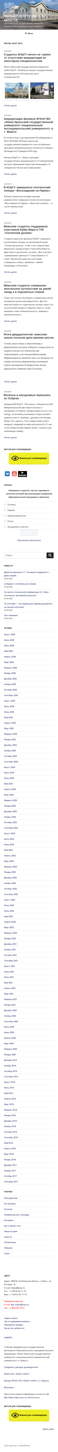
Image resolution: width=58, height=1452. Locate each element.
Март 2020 (9, 1043)
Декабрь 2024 (10, 745)
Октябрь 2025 (10, 689)
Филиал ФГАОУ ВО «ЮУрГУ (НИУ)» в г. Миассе (26, 1380)
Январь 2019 (10, 1115)
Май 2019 (8, 1093)
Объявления (10, 1242)
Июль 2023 (9, 838)
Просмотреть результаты (29, 540)
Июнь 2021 (9, 977)
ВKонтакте (9, 1387)
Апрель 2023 (10, 855)
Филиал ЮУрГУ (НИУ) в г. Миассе (25, 18)
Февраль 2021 (10, 999)
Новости (8, 1236)
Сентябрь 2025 (11, 695)
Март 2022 (9, 927)
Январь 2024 (10, 805)
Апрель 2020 (10, 1037)
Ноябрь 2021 (10, 949)
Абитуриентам (10, 1198)
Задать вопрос (11, 1318)
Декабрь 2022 (10, 877)
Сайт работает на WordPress (17, 1445)
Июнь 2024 (9, 778)
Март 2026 (9, 662)
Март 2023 (9, 861)
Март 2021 (9, 993)
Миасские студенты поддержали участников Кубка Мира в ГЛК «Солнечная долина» (26, 229)
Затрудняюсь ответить (18, 526)
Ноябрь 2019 (10, 1065)
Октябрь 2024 (10, 756)
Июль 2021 (9, 971)
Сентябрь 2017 (11, 1181)
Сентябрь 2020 (11, 1021)
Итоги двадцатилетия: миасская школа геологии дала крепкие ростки (29, 335)
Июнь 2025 (9, 711)
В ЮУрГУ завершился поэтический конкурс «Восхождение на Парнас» (27, 188)
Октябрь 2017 (10, 1176)
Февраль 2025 (10, 733)
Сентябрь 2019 (11, 1076)
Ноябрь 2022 (10, 883)
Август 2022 (9, 899)
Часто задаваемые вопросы (17, 1321)
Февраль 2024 (10, 800)
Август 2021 (9, 966)
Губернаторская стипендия (16, 1214)
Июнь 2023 (9, 844)
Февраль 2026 (10, 667)
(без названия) (11, 615)
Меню (30, 33)
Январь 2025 (10, 739)
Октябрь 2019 (10, 1071)
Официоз (8, 1247)
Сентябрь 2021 (11, 960)
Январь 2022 (10, 938)
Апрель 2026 (10, 656)
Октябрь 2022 (10, 888)
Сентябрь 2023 (11, 827)
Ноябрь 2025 (10, 684)
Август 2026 (9, 634)
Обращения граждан (13, 1324)
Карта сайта (48, 1429)
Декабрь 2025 (10, 678)
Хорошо (11, 510)
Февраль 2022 (10, 932)
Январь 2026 (10, 673)
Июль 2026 (9, 639)
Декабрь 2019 (10, 1060)
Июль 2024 (9, 772)
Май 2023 (8, 850)
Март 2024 (9, 794)
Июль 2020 (9, 1026)
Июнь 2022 (9, 910)
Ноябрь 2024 (10, 750)
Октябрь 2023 (10, 822)
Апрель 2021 (10, 988)
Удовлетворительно (16, 515)
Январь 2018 (10, 1159)
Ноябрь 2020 (10, 1015)
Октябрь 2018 (10, 1131)
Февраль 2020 (10, 1048)
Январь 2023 (10, 872)
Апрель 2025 (10, 722)
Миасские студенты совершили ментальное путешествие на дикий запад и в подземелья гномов (27, 288)
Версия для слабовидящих (33, 458)
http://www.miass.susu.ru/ (15, 1397)
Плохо (10, 521)
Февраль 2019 (10, 1109)
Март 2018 (9, 1153)
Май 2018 (8, 1142)
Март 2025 (9, 728)
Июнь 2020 (9, 1032)
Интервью (8, 1220)
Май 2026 (8, 651)
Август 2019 (9, 1082)
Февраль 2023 (10, 866)
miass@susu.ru (18, 1287)
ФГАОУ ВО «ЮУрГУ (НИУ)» (17, 1373)
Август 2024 (9, 767)
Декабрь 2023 (10, 811)
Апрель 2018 (10, 1148)
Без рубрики (10, 1203)
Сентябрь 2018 (11, 1137)
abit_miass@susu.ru (20, 1304)
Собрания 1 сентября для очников (20, 583)
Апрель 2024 (10, 789)
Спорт (7, 1253)
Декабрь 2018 (10, 1120)
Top (55, 1449)
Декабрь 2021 (10, 943)
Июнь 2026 (9, 645)
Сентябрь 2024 (11, 761)
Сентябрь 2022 (11, 894)
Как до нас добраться (14, 1328)
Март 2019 (9, 1104)
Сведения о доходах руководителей (21, 1367)
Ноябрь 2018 (10, 1126)
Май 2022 (8, 916)
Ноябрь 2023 (10, 816)
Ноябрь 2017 (10, 1170)
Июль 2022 (9, 905)
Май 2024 (8, 783)
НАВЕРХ (8, 1337)
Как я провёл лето (12, 1225)
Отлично (11, 504)
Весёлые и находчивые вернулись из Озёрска (27, 396)
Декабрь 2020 (10, 1010)
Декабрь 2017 (10, 1165)
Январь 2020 (10, 1054)
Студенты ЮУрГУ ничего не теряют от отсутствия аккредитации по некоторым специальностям (27, 57)
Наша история (10, 1231)
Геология (8, 1209)
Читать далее (10, 105)
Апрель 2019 (10, 1098)
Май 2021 (8, 982)
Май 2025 (8, 717)
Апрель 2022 (10, 921)
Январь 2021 (10, 1004)
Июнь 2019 (9, 1087)
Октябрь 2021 (10, 955)
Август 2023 (9, 833)
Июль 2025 (9, 706)
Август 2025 (9, 700)
